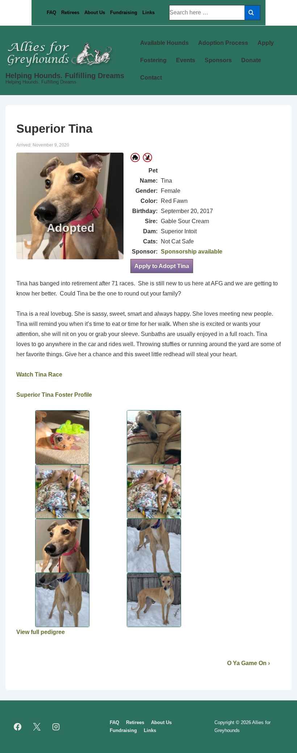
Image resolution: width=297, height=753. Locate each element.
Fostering (153, 60)
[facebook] (18, 726)
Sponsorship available (191, 251)
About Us (94, 12)
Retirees (70, 12)
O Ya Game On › (248, 663)
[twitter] (37, 726)
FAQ (51, 12)
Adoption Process (223, 43)
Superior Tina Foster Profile (54, 395)
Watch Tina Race (39, 374)
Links (148, 12)
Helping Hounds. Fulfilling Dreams (64, 76)
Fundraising (123, 12)
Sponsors (218, 60)
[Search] (252, 12)
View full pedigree (40, 632)
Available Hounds (164, 43)
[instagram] (56, 726)
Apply (266, 43)
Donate (251, 60)
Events (185, 60)
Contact (151, 78)
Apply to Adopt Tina (161, 266)
